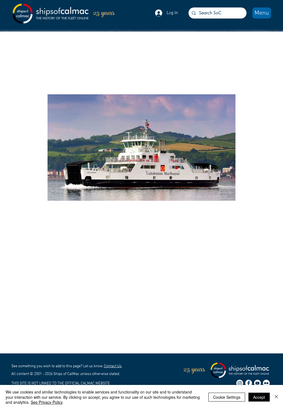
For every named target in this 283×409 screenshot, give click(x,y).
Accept (259, 397)
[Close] (276, 397)
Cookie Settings (226, 397)
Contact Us (113, 366)
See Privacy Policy (47, 402)
